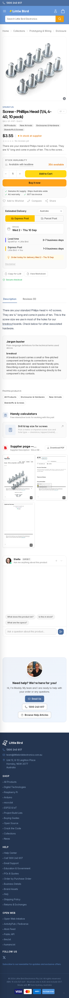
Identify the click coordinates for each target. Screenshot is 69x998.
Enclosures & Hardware (47, 125)
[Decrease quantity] (6, 173)
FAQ (6, 894)
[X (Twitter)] (4, 957)
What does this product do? (20, 617)
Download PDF (57, 447)
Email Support (11, 863)
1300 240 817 (36, 706)
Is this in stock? (46, 617)
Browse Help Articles (36, 715)
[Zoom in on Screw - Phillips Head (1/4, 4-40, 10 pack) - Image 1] (34, 68)
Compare (37, 200)
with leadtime (26, 164)
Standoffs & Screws (13, 129)
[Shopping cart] (62, 11)
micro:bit (8, 802)
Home (6, 31)
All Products (10, 125)
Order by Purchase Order (17, 878)
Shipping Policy (12, 899)
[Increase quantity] (20, 173)
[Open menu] (4, 11)
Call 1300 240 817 (13, 858)
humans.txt (9, 944)
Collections (19, 31)
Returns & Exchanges (15, 904)
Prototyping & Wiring (40, 31)
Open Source (11, 823)
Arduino (8, 797)
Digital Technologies (15, 787)
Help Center (10, 852)
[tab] (20, 218)
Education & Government (17, 868)
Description (9, 299)
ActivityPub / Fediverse (16, 923)
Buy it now (34, 182)
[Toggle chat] (61, 560)
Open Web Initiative (14, 918)
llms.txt (7, 939)
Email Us (36, 698)
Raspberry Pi (11, 792)
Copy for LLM (14, 274)
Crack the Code (12, 828)
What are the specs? (17, 622)
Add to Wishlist (15, 200)
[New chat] (56, 560)
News (7, 838)
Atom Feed (9, 929)
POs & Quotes (11, 873)
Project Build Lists (13, 812)
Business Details (12, 883)
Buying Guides (11, 818)
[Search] (60, 19)
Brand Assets (11, 889)
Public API (9, 934)
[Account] (55, 11)
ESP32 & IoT (10, 807)
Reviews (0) (29, 299)
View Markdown (38, 274)
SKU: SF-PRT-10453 (12, 121)
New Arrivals (26, 125)
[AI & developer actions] (62, 111)
